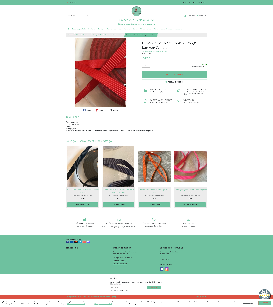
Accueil (70, 35)
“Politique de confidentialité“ (103, 304)
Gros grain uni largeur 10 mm (114, 35)
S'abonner (154, 287)
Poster (115, 110)
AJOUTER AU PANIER (174, 74)
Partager (89, 110)
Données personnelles (120, 264)
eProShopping (111, 297)
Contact (185, 2)
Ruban (78, 35)
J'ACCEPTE (265, 303)
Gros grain (86, 35)
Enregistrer (103, 110)
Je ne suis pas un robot (121, 290)
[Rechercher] (87, 16)
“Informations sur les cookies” (76, 304)
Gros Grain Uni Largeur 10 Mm (154, 51)
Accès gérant (202, 297)
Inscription (201, 2)
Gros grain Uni (97, 35)
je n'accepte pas (248, 303)
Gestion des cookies (119, 261)
